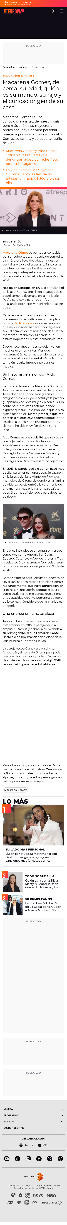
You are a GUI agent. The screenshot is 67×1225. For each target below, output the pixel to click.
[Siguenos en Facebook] (39, 1160)
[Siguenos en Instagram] (28, 1160)
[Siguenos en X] (49, 1160)
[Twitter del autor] (19, 241)
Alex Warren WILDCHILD (17, 2)
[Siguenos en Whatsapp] (60, 1160)
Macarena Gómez (15, 252)
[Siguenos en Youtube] (6, 1160)
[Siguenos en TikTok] (17, 1160)
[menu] (61, 10)
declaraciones (24, 323)
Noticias (23, 67)
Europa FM (9, 67)
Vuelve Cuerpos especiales (18, 4)
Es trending (37, 67)
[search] (52, 11)
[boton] (49, 1109)
